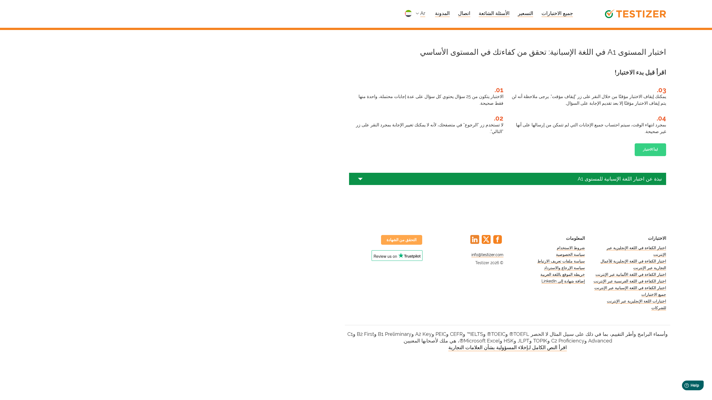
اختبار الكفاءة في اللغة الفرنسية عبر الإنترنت (630, 281)
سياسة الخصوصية (570, 254)
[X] (486, 239)
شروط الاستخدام (571, 248)
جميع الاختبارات (557, 13)
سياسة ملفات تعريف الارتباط (561, 261)
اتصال (464, 13)
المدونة (442, 13)
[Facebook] (497, 239)
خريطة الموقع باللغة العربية (562, 274)
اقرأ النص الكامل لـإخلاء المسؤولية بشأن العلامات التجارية (507, 347)
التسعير (525, 13)
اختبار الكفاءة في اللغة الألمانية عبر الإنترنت (630, 274)
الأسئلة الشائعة (494, 13)
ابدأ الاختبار (650, 149)
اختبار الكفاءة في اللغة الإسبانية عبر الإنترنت (630, 288)
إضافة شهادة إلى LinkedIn (563, 281)
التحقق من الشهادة (402, 240)
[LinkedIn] (474, 239)
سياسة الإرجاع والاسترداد (564, 268)
